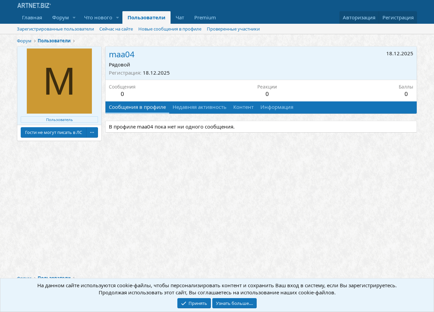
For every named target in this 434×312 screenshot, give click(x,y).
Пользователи (146, 17)
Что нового (98, 17)
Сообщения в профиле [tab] (137, 106)
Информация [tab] (276, 106)
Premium (205, 17)
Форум (60, 17)
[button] (74, 17)
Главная (32, 17)
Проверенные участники (233, 29)
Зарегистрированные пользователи (55, 29)
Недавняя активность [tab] (199, 106)
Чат (180, 17)
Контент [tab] (243, 106)
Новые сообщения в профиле (169, 29)
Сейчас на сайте (116, 29)
